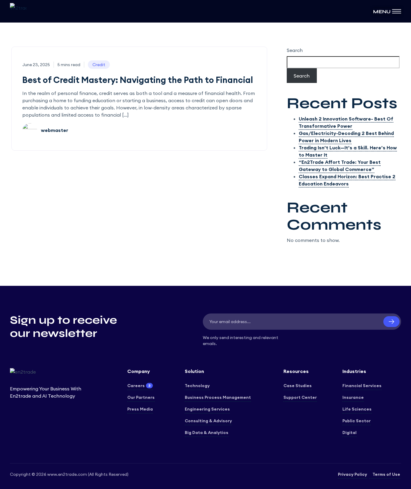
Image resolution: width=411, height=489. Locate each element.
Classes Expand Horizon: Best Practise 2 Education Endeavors (347, 180)
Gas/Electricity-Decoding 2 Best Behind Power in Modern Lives (346, 136)
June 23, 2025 (36, 64)
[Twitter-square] (24, 451)
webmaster (54, 130)
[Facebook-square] (13, 451)
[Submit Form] (391, 321)
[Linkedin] (35, 451)
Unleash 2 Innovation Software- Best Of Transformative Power (346, 122)
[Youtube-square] (56, 451)
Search (295, 50)
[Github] (45, 451)
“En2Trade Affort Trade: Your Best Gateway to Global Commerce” (340, 165)
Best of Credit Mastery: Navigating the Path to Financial (137, 80)
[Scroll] (397, 475)
